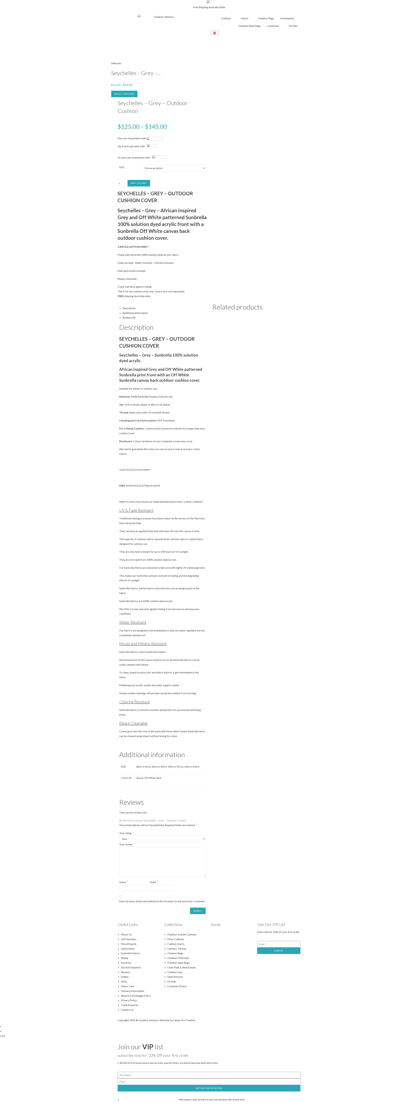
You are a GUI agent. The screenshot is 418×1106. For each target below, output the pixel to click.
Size (121, 167)
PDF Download (166, 420)
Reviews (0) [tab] (128, 317)
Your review (127, 844)
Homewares (287, 18)
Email (154, 882)
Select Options (124, 94)
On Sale (293, 25)
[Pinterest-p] (223, 934)
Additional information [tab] (135, 312)
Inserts (244, 18)
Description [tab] (129, 308)
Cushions (226, 18)
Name (123, 882)
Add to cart (139, 183)
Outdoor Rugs (266, 18)
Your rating (126, 833)
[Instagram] (232, 934)
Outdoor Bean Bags (250, 25)
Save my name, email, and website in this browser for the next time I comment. (162, 901)
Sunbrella (143, 396)
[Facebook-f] (215, 934)
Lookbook (273, 25)
